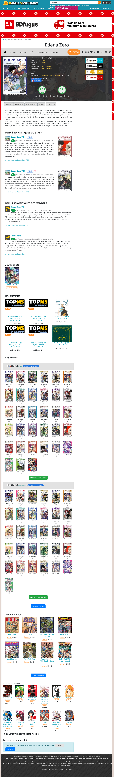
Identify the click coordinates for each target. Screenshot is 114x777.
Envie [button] (42, 104)
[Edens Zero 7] (9, 394)
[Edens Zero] (15, 75)
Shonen (44, 62)
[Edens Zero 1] (9, 377)
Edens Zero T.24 (18, 137)
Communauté (39, 8)
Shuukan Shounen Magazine (51, 75)
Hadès (45, 722)
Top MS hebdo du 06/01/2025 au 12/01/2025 (38, 318)
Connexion (94, 8)
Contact (70, 769)
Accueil (5, 8)
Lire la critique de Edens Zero (15, 254)
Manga (20, 3)
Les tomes (13, 52)
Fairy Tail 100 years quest (64, 660)
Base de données (24, 8)
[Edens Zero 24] (67, 429)
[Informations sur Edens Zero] (5, 52)
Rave (29, 634)
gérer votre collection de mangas (49, 758)
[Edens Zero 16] (44, 412)
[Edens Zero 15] (32, 412)
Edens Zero (16, 236)
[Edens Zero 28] (44, 447)
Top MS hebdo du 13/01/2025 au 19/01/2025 (14, 318)
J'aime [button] (9, 104)
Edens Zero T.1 (17, 207)
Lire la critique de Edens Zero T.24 (17, 160)
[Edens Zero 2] (20, 377)
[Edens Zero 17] (56, 412)
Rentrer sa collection (58, 769)
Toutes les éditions (38, 606)
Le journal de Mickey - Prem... (58, 7)
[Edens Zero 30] (67, 447)
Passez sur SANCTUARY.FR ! (66, 8)
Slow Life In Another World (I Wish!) (56, 724)
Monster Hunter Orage (47, 635)
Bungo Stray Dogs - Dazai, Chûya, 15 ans (7, 724)
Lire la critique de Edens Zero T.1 (16, 225)
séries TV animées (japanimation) (90, 756)
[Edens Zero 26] (20, 447)
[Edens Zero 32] (20, 464)
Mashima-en (12, 659)
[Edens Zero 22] (44, 429)
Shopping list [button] (31, 104)
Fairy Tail (12, 634)
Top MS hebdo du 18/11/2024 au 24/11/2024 (38, 345)
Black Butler (57, 697)
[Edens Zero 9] (32, 394)
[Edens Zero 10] (44, 394)
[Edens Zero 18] (67, 412)
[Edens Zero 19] (9, 429)
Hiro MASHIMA (47, 66)
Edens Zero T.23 (18, 171)
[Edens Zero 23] (56, 429)
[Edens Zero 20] (20, 429)
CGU (66, 769)
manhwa (69, 756)
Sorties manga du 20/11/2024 (61, 344)
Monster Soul (64, 634)
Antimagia (69, 722)
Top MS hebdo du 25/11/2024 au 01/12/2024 (14, 345)
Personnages (43, 52)
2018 (43, 64)
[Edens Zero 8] (20, 394)
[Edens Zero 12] (67, 394)
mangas (64, 756)
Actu (13, 8)
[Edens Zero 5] (56, 377)
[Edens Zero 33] (32, 464)
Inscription (106, 8)
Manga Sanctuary (27, 756)
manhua (74, 756)
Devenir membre (46, 769)
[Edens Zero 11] (56, 394)
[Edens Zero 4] (44, 377)
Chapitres (55, 52)
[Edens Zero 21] (32, 429)
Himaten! (69, 697)
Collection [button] (19, 104)
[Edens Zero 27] (32, 447)
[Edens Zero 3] (32, 377)
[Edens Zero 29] (56, 447)
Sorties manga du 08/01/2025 (61, 317)
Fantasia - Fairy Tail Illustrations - (47, 661)
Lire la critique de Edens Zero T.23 (17, 192)
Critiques (23, 52)
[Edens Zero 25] (9, 447)
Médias (50, 8)
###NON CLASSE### (74, 5)
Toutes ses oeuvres (38, 675)
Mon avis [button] (52, 104)
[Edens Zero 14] (20, 412)
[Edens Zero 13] (9, 412)
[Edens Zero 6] (67, 377)
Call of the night (85, 5)
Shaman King (20, 697)
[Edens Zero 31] (9, 464)
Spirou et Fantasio (62, 5)
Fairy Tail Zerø (29, 659)
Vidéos (32, 52)
